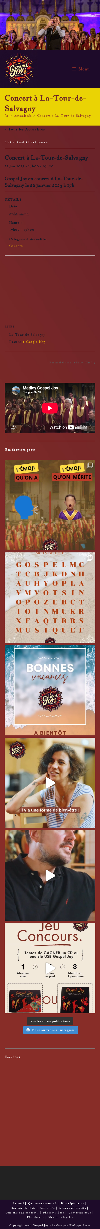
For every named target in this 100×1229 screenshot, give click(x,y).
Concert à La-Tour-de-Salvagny (63, 115)
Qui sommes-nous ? (42, 1203)
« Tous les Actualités (25, 129)
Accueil (18, 1203)
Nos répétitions (72, 1203)
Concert (16, 246)
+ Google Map (34, 342)
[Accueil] (6, 115)
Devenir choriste (23, 1208)
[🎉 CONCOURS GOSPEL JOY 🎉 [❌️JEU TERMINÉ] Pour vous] (50, 968)
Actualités (47, 1208)
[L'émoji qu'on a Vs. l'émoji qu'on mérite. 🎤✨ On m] (50, 505)
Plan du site (35, 1217)
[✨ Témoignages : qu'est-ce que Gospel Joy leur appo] (50, 783)
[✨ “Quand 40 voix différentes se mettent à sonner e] (50, 875)
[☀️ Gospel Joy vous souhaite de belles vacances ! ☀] (50, 690)
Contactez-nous (80, 1212)
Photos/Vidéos (53, 1212)
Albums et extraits (72, 1208)
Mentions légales (60, 1217)
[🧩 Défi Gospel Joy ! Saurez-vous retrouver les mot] (50, 597)
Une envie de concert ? (22, 1212)
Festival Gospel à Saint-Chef (71, 362)
